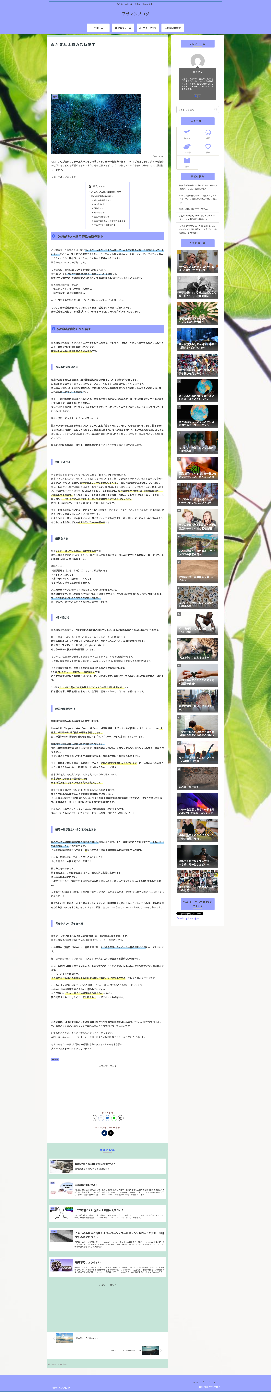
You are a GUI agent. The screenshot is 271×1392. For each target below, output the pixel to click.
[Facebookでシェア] (101, 1118)
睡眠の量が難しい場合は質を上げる (109, 220)
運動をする (99, 208)
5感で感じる (99, 212)
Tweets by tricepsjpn (187, 918)
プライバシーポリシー (211, 1382)
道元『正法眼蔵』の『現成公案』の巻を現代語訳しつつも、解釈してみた (198, 187)
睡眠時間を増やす (102, 216)
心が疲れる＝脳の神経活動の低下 (106, 192)
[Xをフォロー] (111, 1133)
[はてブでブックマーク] (107, 1118)
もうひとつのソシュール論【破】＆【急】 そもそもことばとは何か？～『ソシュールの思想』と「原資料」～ (198, 229)
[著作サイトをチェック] (104, 1133)
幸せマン (198, 72)
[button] (121, 1118)
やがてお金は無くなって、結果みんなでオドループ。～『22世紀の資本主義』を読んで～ (198, 199)
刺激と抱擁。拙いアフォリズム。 (194, 209)
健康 (56, 1059)
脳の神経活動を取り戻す (102, 196)
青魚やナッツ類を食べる (104, 224)
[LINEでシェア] (114, 1118)
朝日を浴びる (100, 204)
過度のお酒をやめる (103, 200)
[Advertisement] (107, 71)
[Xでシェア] (94, 1118)
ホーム (196, 1382)
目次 (95, 186)
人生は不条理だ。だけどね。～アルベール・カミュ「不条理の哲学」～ (197, 217)
